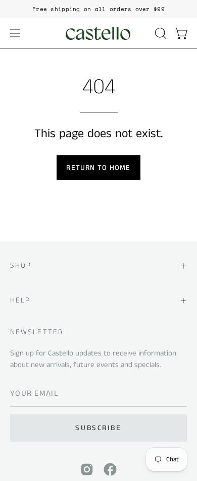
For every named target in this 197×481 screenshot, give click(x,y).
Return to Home (98, 168)
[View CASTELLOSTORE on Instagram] (86, 469)
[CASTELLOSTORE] (98, 33)
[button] (160, 33)
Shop (20, 265)
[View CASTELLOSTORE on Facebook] (110, 469)
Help (20, 300)
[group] (98, 9)
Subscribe (98, 428)
